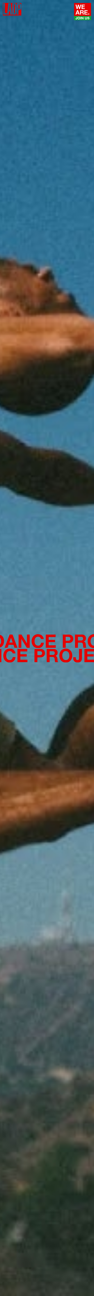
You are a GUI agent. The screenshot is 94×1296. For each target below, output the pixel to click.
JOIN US (82, 18)
